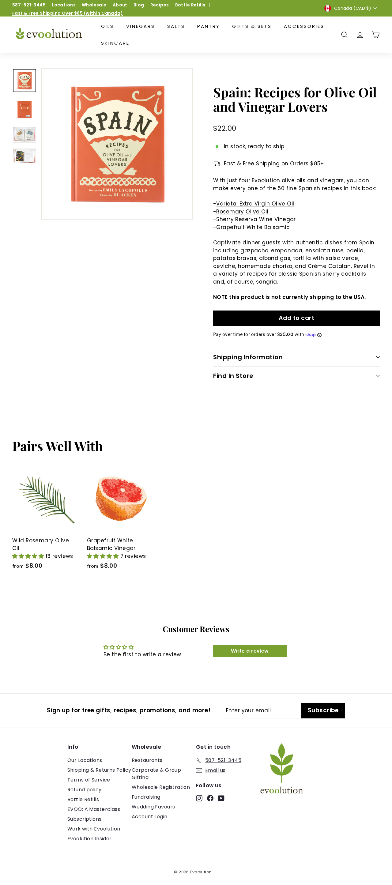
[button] (29, 556)
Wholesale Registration (161, 787)
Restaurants (147, 760)
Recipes (159, 5)
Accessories (304, 26)
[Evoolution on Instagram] (199, 798)
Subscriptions (84, 819)
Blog (139, 5)
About (120, 5)
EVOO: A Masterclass (93, 809)
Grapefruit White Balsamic (253, 227)
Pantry (208, 26)
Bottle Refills (190, 5)
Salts (176, 26)
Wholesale (94, 5)
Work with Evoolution (93, 828)
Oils (107, 26)
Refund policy (84, 789)
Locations (64, 5)
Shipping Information (248, 357)
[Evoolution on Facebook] (210, 798)
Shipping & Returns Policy (99, 770)
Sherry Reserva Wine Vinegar (256, 219)
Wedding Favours (153, 806)
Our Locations (84, 760)
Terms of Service (88, 779)
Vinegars (140, 26)
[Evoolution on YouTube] (221, 798)
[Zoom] (117, 144)
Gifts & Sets (252, 26)
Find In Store (233, 375)
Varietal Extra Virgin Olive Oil (255, 203)
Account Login (150, 816)
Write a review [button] (250, 650)
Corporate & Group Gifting (156, 773)
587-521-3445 (29, 5)
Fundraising (146, 796)
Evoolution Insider (89, 838)
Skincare (115, 43)
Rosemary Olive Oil (242, 211)
